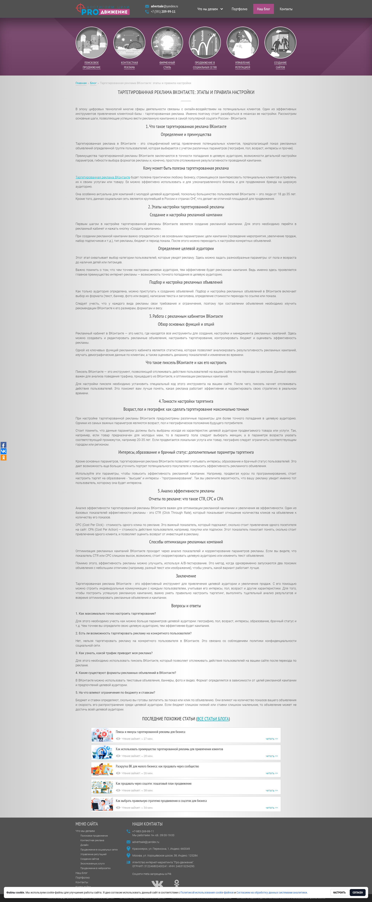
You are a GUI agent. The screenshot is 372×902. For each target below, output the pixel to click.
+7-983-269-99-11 (143, 831)
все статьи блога (213, 719)
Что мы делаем (207, 8)
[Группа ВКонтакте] (157, 884)
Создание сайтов (89, 859)
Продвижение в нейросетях (95, 868)
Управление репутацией (93, 854)
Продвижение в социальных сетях (99, 849)
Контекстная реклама (92, 840)
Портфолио (239, 8)
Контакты (286, 8)
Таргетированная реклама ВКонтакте (103, 177)
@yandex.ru (164, 6)
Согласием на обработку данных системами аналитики (271, 892)
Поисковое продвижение (94, 835)
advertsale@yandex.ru (145, 842)
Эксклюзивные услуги (92, 863)
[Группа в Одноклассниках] (176, 884)
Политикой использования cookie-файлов (207, 892)
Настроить (339, 892)
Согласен (358, 892)
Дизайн (84, 845)
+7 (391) (163, 11)
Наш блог (263, 8)
